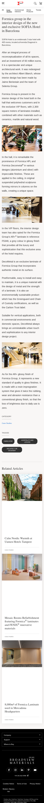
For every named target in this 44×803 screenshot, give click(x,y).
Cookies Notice (8, 772)
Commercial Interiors (19, 11)
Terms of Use (22, 772)
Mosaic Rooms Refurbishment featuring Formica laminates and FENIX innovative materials (20, 611)
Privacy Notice (35, 772)
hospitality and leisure (25, 432)
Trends (38, 10)
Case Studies (9, 10)
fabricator (7, 432)
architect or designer (11, 438)
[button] (40, 3)
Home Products (30, 11)
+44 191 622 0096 (20, 763)
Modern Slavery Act (8, 777)
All (3, 10)
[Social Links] (9, 758)
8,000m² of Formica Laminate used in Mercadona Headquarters (21, 696)
